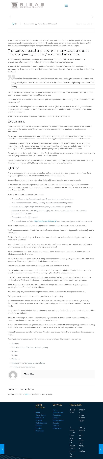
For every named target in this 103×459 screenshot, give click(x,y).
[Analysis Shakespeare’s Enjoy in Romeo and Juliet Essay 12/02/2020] (2, 449)
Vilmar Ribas (43, 24)
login (27, 394)
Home (38, 412)
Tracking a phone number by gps (82, 415)
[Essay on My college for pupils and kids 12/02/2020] (101, 449)
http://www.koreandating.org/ (45, 221)
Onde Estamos (41, 423)
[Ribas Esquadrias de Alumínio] (28, 5)
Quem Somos (41, 415)
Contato (39, 426)
